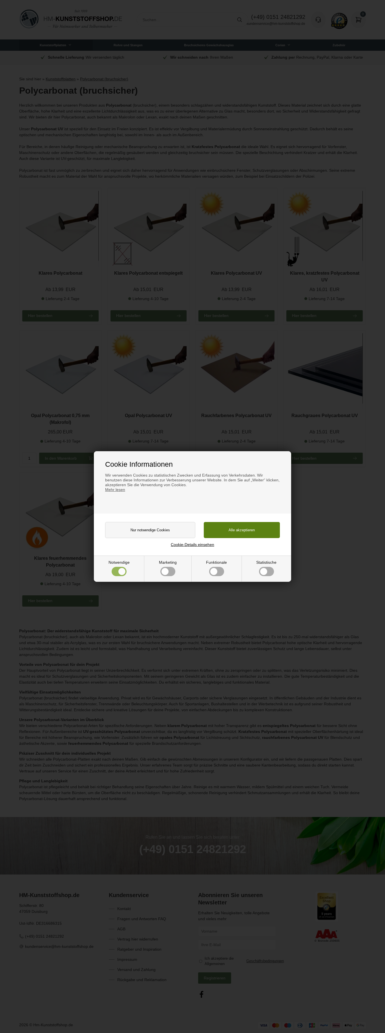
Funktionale (216, 562)
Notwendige (119, 562)
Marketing (168, 562)
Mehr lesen (115, 489)
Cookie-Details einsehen (192, 544)
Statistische (266, 562)
